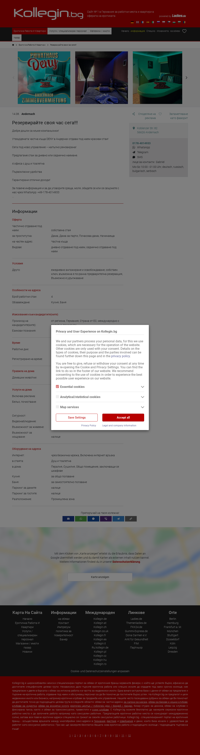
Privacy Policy (88, 425)
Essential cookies (72, 387)
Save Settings (77, 417)
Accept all (123, 417)
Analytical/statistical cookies (80, 397)
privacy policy (120, 356)
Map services (69, 407)
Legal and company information (119, 425)
